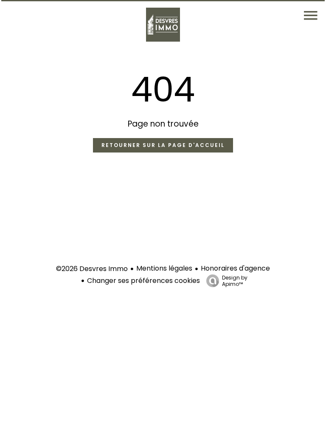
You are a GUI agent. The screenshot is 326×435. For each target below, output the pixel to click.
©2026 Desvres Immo (92, 269)
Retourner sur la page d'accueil (163, 145)
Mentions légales (164, 268)
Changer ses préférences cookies (143, 280)
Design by (234, 280)
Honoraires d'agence (235, 268)
